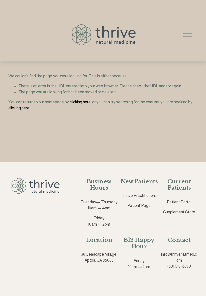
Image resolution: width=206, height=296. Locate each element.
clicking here (80, 102)
